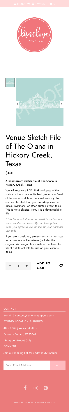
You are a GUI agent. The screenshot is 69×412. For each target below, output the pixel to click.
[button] (17, 104)
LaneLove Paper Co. (45, 402)
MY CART (46, 3)
